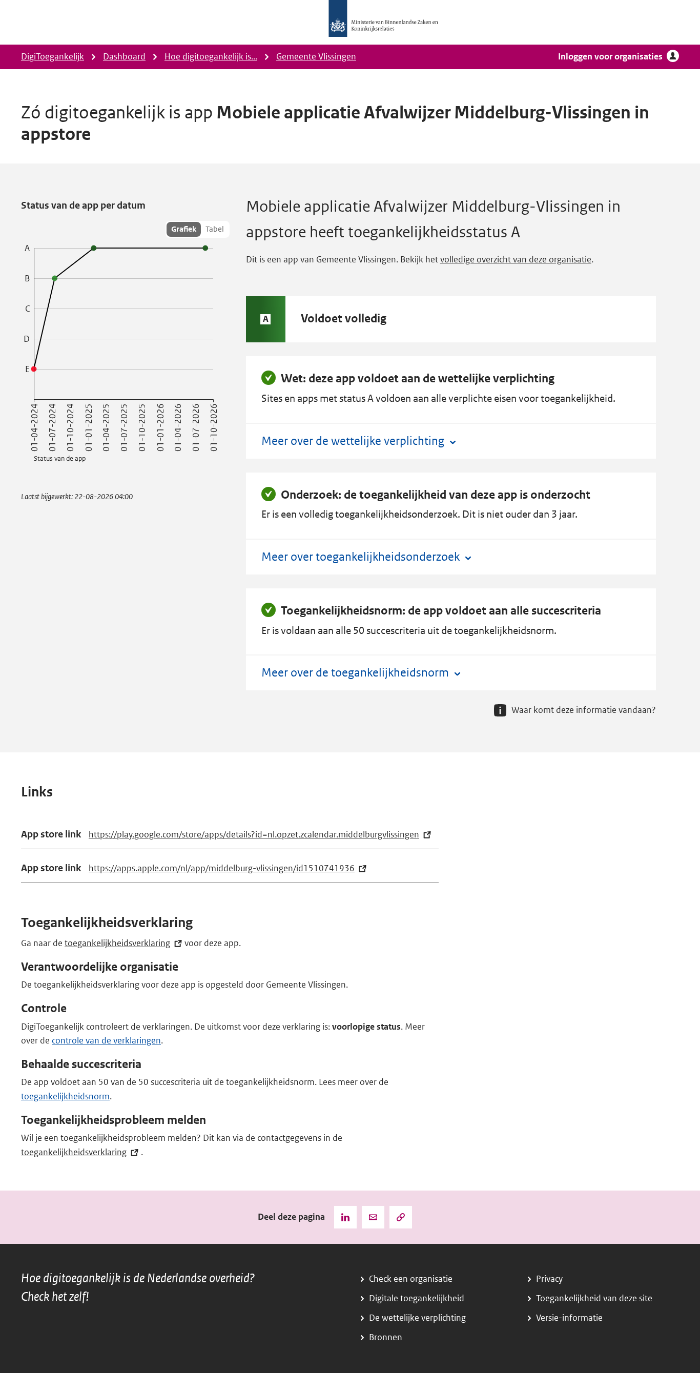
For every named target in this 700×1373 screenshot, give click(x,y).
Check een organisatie (410, 1279)
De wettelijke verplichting (417, 1318)
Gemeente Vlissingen (316, 56)
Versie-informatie (569, 1318)
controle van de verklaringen (106, 1040)
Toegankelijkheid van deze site (594, 1298)
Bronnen (385, 1337)
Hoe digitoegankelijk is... (210, 56)
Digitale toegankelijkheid (416, 1298)
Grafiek (183, 229)
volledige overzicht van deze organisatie (515, 259)
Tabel (214, 229)
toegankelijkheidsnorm (65, 1096)
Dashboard (124, 56)
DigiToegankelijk (52, 56)
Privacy (549, 1279)
